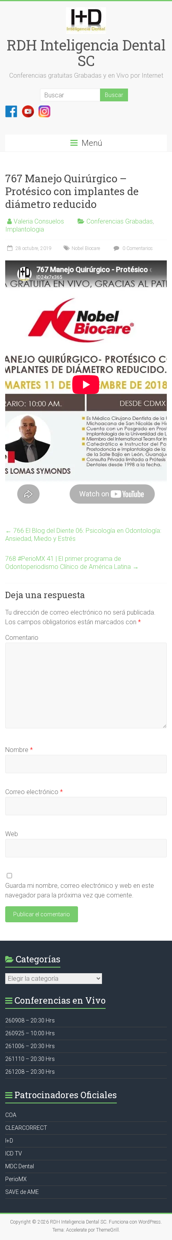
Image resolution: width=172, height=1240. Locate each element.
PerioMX (16, 1179)
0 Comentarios (137, 248)
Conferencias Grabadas (119, 221)
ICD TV (13, 1153)
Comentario (21, 637)
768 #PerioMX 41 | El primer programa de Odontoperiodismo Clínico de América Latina (72, 563)
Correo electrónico (34, 792)
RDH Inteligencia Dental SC (86, 52)
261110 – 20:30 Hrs (30, 1059)
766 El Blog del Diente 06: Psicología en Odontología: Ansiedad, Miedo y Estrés (83, 534)
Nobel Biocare (86, 248)
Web (11, 834)
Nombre (19, 750)
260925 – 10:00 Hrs (30, 1033)
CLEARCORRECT (26, 1128)
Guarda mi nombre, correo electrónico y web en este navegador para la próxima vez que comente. (79, 890)
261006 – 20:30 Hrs (30, 1046)
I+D (9, 1140)
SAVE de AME (22, 1192)
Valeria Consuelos (39, 221)
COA (10, 1115)
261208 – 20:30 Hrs (30, 1072)
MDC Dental (19, 1166)
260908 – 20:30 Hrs (30, 1020)
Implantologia (24, 229)
